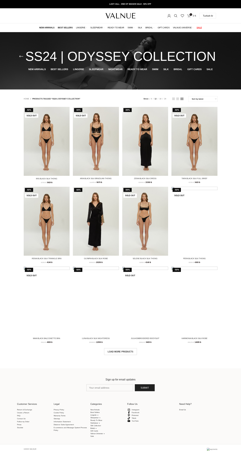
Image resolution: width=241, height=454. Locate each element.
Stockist (20, 427)
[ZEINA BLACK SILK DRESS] (145, 141)
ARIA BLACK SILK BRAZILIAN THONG (96, 178)
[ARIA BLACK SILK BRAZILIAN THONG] (96, 141)
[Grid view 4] (182, 99)
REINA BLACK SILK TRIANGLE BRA (46, 258)
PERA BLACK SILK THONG (194, 258)
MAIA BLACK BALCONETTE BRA (46, 338)
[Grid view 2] (173, 99)
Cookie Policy (59, 413)
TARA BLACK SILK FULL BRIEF (194, 178)
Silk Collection (95, 425)
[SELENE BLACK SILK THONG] (145, 221)
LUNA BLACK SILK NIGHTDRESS (96, 338)
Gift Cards (94, 431)
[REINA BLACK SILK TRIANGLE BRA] (47, 221)
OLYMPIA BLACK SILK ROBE (96, 258)
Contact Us (21, 419)
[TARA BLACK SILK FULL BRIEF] (194, 141)
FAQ (18, 416)
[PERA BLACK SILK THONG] (194, 221)
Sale (92, 436)
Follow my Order (23, 422)
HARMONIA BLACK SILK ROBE (194, 338)
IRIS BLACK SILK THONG (46, 179)
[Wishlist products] (182, 15)
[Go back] (21, 56)
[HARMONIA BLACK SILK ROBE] (194, 301)
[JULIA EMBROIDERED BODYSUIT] (145, 301)
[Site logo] (120, 16)
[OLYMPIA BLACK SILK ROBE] (96, 221)
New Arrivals (95, 410)
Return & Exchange (24, 410)
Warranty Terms (59, 416)
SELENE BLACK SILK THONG (145, 258)
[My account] (169, 15)
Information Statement (62, 422)
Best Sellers (95, 412)
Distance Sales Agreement (64, 425)
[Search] (175, 15)
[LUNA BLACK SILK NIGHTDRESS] (96, 301)
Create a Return (23, 413)
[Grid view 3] (177, 99)
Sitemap (57, 419)
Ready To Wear (96, 420)
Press (19, 425)
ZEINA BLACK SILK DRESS (145, 178)
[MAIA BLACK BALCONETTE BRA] (47, 301)
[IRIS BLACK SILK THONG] (47, 141)
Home (26, 99)
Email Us (182, 410)
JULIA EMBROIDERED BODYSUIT (145, 338)
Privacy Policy (59, 410)
